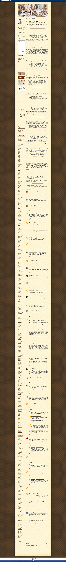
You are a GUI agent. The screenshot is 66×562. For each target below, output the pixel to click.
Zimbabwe (19, 541)
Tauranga (19, 508)
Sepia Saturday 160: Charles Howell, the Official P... (21, 110)
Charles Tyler (19, 222)
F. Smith (18, 281)
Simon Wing (19, 487)
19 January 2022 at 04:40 (35, 493)
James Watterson (19, 346)
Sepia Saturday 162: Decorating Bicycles (21, 105)
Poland (18, 438)
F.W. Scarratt (19, 283)
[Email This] (36, 185)
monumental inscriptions (20, 392)
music (18, 397)
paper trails (19, 422)
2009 (19, 120)
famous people (19, 288)
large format (19, 364)
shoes (18, 480)
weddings (19, 528)
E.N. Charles (19, 266)
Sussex (18, 504)
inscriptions (19, 333)
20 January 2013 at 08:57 (41, 267)
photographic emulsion (20, 433)
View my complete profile (21, 38)
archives (18, 174)
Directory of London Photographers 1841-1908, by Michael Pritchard (21, 133)
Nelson (18, 402)
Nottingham (19, 410)
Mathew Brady (19, 383)
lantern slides (19, 363)
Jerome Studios (19, 347)
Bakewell (19, 184)
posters (18, 444)
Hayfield (19, 324)
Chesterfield (19, 225)
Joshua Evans (19, 356)
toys (18, 514)
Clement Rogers (19, 229)
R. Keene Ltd (19, 451)
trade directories (19, 515)
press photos (19, 446)
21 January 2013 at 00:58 (34, 296)
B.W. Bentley (19, 181)
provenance (19, 449)
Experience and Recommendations (20, 59)
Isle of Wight (19, 335)
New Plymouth (19, 404)
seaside (18, 472)
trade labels (19, 516)
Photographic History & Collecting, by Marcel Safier (21, 135)
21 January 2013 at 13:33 (37, 319)
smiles (18, 488)
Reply (29, 196)
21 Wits (30, 260)
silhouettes (19, 485)
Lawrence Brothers (20, 365)
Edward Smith (19, 268)
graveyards (19, 315)
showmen (19, 482)
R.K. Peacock (19, 452)
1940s (18, 157)
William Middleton (20, 533)
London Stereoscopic (20, 376)
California (19, 207)
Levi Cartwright (19, 371)
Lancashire (19, 361)
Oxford (18, 418)
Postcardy (30, 275)
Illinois (18, 330)
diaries (18, 254)
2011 (19, 118)
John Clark (19, 349)
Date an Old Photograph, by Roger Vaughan (21, 145)
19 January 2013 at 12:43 (34, 205)
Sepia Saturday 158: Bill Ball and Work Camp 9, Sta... (22, 115)
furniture (19, 301)
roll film (18, 461)
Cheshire (19, 224)
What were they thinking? (21, 530)
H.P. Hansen (19, 319)
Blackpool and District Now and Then (37, 183)
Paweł (29, 403)
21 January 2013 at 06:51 (35, 310)
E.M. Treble (19, 265)
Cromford (19, 243)
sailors (18, 464)
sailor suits (19, 463)
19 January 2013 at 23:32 (35, 222)
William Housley (20, 532)
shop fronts (19, 481)
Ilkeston (18, 329)
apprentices (19, 171)
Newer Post (27, 543)
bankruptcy (19, 185)
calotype (19, 208)
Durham (18, 263)
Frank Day (19, 295)
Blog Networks (33, 560)
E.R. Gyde (19, 267)
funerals (18, 300)
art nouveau (19, 175)
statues (18, 497)
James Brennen (19, 344)
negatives (19, 401)
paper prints (19, 421)
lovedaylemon (36, 66)
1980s (18, 160)
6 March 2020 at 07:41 (36, 487)
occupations (19, 413)
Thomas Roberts (19, 511)
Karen (30, 290)
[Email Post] (35, 185)
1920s (18, 155)
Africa (18, 165)
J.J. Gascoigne (19, 339)
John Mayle (19, 352)
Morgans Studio (19, 393)
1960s (18, 158)
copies (18, 237)
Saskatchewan (19, 466)
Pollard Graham (19, 440)
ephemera (19, 277)
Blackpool (19, 191)
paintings (19, 419)
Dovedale (19, 260)
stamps (18, 496)
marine (18, 380)
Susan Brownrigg (31, 512)
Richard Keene (19, 456)
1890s (18, 153)
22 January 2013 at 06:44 (34, 368)
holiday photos (19, 328)
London (18, 375)
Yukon (18, 540)
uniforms (19, 519)
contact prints (19, 236)
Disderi (18, 256)
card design (19, 215)
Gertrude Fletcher (20, 312)
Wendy (30, 205)
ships (18, 479)
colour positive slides (20, 233)
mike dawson (30, 437)
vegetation (19, 521)
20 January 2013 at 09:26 (37, 282)
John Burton (19, 348)
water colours (19, 527)
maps (18, 379)
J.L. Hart (19, 340)
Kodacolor (19, 358)
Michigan (19, 390)
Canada (18, 213)
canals (18, 214)
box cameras (19, 195)
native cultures (19, 399)
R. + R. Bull (19, 450)
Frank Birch (19, 294)
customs (18, 246)
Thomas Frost (19, 510)
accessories (19, 163)
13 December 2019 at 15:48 (40, 464)
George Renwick (20, 309)
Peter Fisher (35, 156)
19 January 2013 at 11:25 (34, 191)
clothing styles (19, 230)
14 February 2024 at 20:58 (38, 512)
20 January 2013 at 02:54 (36, 237)
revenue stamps (19, 454)
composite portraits (20, 235)
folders (18, 290)
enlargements (19, 275)
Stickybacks (19, 499)
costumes (19, 240)
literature (19, 373)
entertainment (19, 276)
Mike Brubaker (31, 282)
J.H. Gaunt (19, 338)
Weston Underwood (20, 529)
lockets (18, 374)
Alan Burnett (31, 243)
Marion (18, 381)
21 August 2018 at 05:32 (36, 456)
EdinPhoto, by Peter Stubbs (21, 139)
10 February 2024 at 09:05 (40, 501)
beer (18, 187)
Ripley (18, 458)
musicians (19, 398)
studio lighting (19, 502)
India (18, 331)
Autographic (19, 180)
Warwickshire (19, 526)
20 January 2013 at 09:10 (35, 275)
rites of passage (19, 459)
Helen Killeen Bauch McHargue (33, 267)
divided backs (19, 257)
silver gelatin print (20, 486)
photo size (19, 431)
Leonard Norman (20, 370)
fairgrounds (19, 284)
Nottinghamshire (20, 411)
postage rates (19, 442)
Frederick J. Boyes (20, 298)
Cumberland (19, 245)
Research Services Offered (21, 57)
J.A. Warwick (19, 337)
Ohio (18, 414)
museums (19, 396)
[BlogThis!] (38, 185)
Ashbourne (19, 177)
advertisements (19, 164)
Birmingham (19, 190)
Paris (18, 423)
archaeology (19, 172)
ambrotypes (19, 170)
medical (18, 387)
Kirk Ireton (19, 357)
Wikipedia (33, 31)
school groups (19, 468)
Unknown (30, 305)
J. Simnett (19, 336)
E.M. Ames (19, 264)
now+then (19, 412)
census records (19, 221)
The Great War (19, 509)
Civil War (19, 228)
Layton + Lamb (19, 366)
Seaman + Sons (19, 471)
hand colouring (19, 322)
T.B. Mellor (19, 507)
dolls (18, 258)
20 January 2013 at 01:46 (36, 228)
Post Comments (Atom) (33, 545)
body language (19, 192)
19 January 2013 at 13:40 (37, 213)
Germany (19, 311)
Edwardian (19, 269)
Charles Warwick (20, 223)
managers (19, 378)
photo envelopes (19, 429)
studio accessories (20, 500)
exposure (19, 280)
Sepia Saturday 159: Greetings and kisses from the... (22, 113)
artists (18, 176)
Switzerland (19, 506)
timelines (19, 512)
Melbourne (19, 388)
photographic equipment (20, 434)
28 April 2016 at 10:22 (39, 430)
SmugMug (42, 156)
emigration (19, 272)
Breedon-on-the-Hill (20, 198)
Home (18, 56)
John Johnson (19, 350)
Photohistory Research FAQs (21, 58)
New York (19, 405)
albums (18, 167)
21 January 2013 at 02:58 (35, 305)
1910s (18, 154)
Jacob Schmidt (19, 343)
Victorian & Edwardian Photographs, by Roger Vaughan (20, 143)
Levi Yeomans (19, 372)
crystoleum (19, 244)
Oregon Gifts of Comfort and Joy (33, 252)
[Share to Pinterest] (41, 185)
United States (19, 520)
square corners (19, 494)
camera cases (19, 211)
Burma (18, 202)
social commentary (20, 490)
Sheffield (19, 477)
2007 (19, 122)
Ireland (18, 334)
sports (18, 492)
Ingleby (18, 332)
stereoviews (19, 498)
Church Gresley (19, 226)
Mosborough (19, 394)
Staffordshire (19, 495)
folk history (19, 291)
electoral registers (20, 271)
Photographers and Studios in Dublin (39, 171)
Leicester (19, 368)
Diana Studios (19, 253)
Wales (18, 525)
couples (18, 241)
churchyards (19, 227)
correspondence (19, 239)
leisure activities (38, 186)
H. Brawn (19, 318)
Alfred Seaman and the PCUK (21, 128)
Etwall (18, 278)
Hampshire (19, 321)
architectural (19, 173)
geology (18, 307)
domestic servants (20, 259)
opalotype (19, 415)
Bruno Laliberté (31, 385)
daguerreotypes (19, 247)
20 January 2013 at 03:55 (36, 243)
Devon (18, 251)
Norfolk (18, 408)
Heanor (18, 326)
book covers (19, 194)
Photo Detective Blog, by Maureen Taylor (21, 141)
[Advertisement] (30, 550)
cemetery (19, 220)
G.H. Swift (19, 302)
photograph (29, 24)
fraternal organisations (20, 297)
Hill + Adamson (19, 327)
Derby (18, 249)
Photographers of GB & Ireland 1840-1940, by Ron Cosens (21, 129)
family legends (19, 285)
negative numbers (20, 400)
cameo (18, 210)
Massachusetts (19, 382)
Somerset (19, 491)
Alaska (18, 166)
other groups (19, 417)
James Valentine (19, 345)
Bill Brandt (19, 189)
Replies (31, 409)
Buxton (18, 204)
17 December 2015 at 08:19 (37, 416)
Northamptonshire (20, 409)
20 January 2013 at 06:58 (42, 252)
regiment (19, 453)
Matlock (18, 384)
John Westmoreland (20, 354)
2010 (19, 119)
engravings (19, 274)
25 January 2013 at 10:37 (37, 377)
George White (19, 310)
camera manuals (19, 212)
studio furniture (19, 501)
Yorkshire (19, 539)
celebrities (19, 219)
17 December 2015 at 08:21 (37, 424)
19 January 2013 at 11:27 (34, 199)
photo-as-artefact (20, 432)
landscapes (19, 362)
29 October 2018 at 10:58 (34, 471)
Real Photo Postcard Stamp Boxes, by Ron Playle (21, 131)
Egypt (18, 270)
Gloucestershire (19, 314)
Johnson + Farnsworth (20, 355)
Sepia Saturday (19, 474)
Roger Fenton (19, 460)
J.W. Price (19, 342)
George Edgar (19, 308)
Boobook (30, 222)
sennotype (19, 473)
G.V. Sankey (19, 304)
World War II (19, 538)
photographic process (20, 435)
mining (18, 391)
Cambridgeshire (19, 209)
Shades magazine (20, 475)
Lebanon (19, 367)
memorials (19, 389)
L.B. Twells (19, 360)
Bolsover (19, 193)
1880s (18, 152)
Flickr (43, 66)
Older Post (47, 543)
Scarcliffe (19, 467)
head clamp (19, 325)
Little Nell (30, 310)
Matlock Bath (19, 385)
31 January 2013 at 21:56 (37, 385)
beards (18, 186)
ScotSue (30, 296)
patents (18, 426)
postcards (19, 443)
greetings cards (19, 317)
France (18, 293)
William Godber (19, 531)
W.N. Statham (19, 523)
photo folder (19, 430)
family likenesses (20, 286)
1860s (18, 150)
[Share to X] (39, 185)
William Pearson (19, 534)
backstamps (19, 183)
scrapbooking (19, 470)
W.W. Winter (19, 524)
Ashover (19, 178)
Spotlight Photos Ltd (20, 493)
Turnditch (19, 518)
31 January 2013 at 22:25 (37, 396)
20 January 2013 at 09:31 (34, 290)
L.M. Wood (35, 99)
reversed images (19, 455)
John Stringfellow (20, 353)
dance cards (19, 248)
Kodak (18, 359)
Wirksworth (19, 537)
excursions (19, 279)
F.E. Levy (19, 282)
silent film (19, 484)
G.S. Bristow (19, 303)
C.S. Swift (19, 205)
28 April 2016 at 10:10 (39, 447)
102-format (19, 148)
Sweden (18, 505)
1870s (18, 151)
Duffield (18, 262)
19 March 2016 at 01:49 (36, 437)
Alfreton (19, 168)
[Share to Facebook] (40, 185)
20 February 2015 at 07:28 (34, 403)
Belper (18, 188)
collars (18, 232)
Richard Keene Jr (20, 457)
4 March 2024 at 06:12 (39, 520)
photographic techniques (20, 436)
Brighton (19, 199)
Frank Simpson (19, 296)
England (19, 273)
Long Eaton (19, 377)
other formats (19, 416)
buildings (19, 201)
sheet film (19, 476)
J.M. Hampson (19, 341)
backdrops (19, 182)
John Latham (19, 351)
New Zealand (19, 406)
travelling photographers (20, 517)
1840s (18, 149)
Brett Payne (21, 24)
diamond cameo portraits (20, 252)
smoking (19, 489)
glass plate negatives (20, 313)
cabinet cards (19, 206)
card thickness (19, 216)
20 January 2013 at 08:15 (34, 260)
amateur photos (19, 169)
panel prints (19, 420)
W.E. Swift (19, 522)
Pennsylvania (19, 427)
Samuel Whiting (19, 465)
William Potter (19, 535)
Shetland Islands (19, 478)
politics (18, 439)
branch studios (19, 197)
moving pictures (19, 395)
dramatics (19, 261)
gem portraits (19, 306)
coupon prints (19, 242)
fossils (18, 292)
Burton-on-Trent (19, 203)
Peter (29, 191)
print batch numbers (20, 448)
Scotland (19, 469)
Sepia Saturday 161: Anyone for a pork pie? (21, 107)
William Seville (19, 536)
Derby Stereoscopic (20, 250)
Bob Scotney (30, 237)
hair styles (19, 320)
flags (18, 289)
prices (18, 447)
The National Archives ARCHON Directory (36, 166)
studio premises (19, 503)
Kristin (30, 368)
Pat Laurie (19, 425)
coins (18, 231)
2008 (19, 121)
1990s (18, 161)
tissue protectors (19, 513)
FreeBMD (19, 299)
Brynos (30, 471)
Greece (18, 316)
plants (18, 437)
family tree (19, 287)
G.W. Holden (19, 305)
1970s (18, 159)
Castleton (19, 218)
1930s (18, 156)
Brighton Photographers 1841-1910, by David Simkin (21, 136)
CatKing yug (30, 456)
